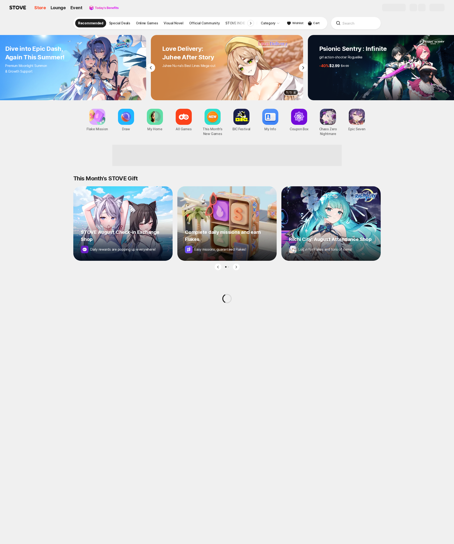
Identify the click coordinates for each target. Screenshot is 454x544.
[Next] (303, 67)
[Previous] (151, 67)
